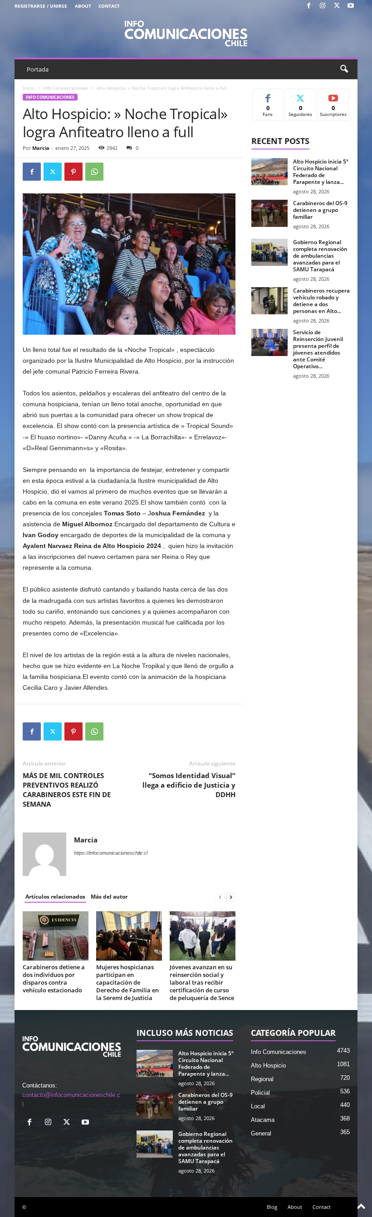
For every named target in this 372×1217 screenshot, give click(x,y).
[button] (344, 69)
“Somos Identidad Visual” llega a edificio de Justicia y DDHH (188, 785)
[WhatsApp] (94, 172)
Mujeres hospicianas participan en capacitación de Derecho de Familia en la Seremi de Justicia (127, 982)
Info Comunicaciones (65, 88)
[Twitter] (336, 6)
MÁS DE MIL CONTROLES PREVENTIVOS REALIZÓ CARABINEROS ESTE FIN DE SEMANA (67, 789)
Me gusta (267, 95)
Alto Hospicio (268, 1065)
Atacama (262, 1119)
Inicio (28, 88)
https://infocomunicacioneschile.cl (110, 853)
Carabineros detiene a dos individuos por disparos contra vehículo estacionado (54, 978)
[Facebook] (308, 6)
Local (258, 1106)
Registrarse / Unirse (41, 6)
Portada (38, 69)
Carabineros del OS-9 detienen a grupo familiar (320, 210)
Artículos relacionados (55, 896)
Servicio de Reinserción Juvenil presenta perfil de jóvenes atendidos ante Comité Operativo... (318, 349)
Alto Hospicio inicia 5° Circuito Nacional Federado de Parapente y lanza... (320, 172)
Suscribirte (333, 99)
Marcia (40, 147)
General (261, 1133)
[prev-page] (220, 897)
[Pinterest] (73, 172)
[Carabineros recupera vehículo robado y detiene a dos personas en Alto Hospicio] (269, 300)
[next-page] (230, 897)
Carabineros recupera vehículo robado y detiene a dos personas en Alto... (321, 301)
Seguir (300, 95)
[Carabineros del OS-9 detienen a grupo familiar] (269, 213)
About (83, 6)
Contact (109, 6)
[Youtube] (350, 6)
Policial (260, 1092)
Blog (272, 1206)
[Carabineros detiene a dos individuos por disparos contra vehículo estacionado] (55, 935)
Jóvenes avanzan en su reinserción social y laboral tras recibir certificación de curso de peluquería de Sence (202, 982)
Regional (262, 1079)
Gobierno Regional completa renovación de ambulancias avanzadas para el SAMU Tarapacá (320, 255)
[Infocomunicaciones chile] (186, 32)
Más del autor (109, 896)
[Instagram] (322, 6)
